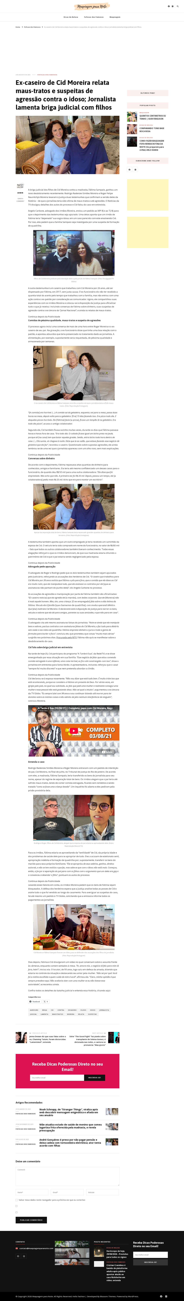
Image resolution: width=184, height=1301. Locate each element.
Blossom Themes (108, 1296)
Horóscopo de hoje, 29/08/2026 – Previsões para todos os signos (117, 1254)
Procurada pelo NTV (66, 637)
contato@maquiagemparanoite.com (36, 1248)
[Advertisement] (92, 47)
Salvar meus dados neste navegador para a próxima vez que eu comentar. (52, 1200)
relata (81, 1014)
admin (20, 193)
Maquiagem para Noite (42, 1296)
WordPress (133, 1296)
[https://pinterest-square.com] (135, 169)
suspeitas (92, 1014)
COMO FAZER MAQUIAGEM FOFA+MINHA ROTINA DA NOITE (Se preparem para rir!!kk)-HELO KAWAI (152, 145)
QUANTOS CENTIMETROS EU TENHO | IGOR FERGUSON (153, 117)
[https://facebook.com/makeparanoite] (129, 169)
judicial (33, 1014)
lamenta (44, 1014)
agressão (34, 1010)
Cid (52, 1010)
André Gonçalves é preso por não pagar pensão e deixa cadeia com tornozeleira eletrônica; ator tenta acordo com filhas (70, 1142)
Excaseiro (72, 1010)
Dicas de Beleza (71, 17)
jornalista (104, 1010)
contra (61, 1010)
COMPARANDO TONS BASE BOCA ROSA (152, 130)
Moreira (70, 1014)
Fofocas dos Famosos (94, 17)
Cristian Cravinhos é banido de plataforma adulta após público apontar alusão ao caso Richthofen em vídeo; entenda (117, 1273)
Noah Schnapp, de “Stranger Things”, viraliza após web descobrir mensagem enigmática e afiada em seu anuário (68, 1112)
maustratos (57, 1014)
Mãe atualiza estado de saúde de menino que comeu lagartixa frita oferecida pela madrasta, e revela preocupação (70, 1127)
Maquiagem (115, 17)
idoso (92, 1010)
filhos (83, 1010)
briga (44, 1010)
